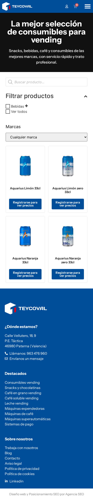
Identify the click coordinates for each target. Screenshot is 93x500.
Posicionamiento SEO (44, 494)
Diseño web (17, 494)
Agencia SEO (74, 494)
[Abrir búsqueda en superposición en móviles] (46, 82)
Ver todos (19, 111)
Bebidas (17, 106)
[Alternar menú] (87, 6)
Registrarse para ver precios (25, 203)
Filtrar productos (30, 96)
